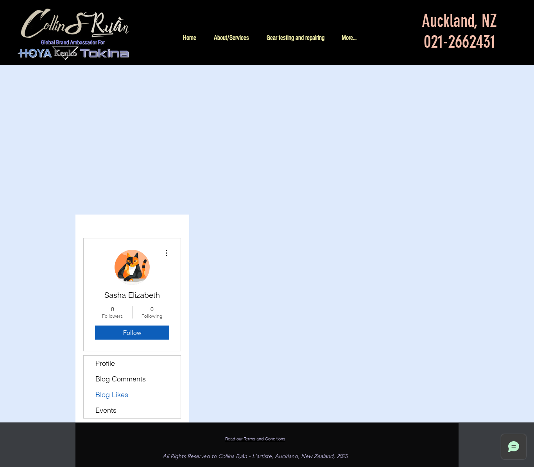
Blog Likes (111, 394)
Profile (105, 363)
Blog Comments (120, 378)
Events (105, 410)
